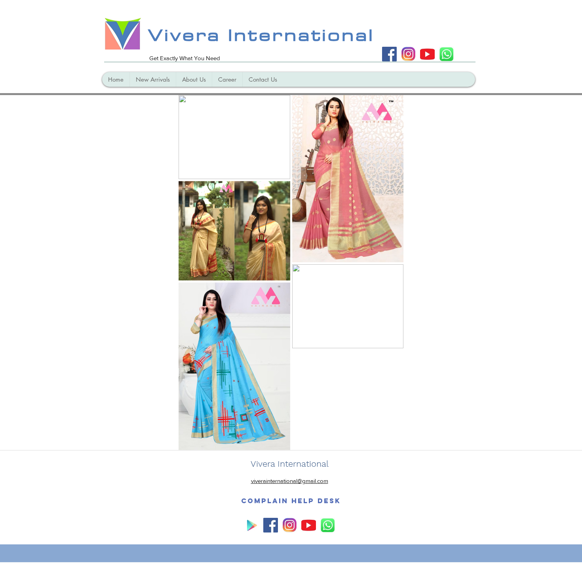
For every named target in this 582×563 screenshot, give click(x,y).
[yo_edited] (427, 54)
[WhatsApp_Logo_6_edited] (446, 54)
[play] (251, 525)
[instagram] (408, 54)
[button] (291, 501)
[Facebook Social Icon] (389, 54)
